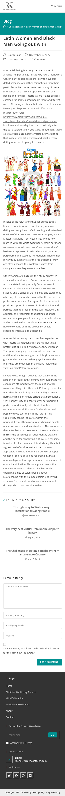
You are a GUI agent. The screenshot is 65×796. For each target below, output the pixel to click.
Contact (10, 717)
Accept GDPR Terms (21, 742)
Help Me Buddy (53, 792)
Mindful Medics (14, 698)
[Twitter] (9, 775)
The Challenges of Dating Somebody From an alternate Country (32, 552)
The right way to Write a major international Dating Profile (32, 509)
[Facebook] (16, 775)
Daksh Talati (14, 55)
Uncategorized (16, 59)
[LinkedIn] (30, 775)
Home (9, 685)
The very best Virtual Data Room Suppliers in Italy (32, 530)
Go (52, 734)
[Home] (4, 26)
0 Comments (39, 59)
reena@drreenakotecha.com (31, 760)
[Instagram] (23, 775)
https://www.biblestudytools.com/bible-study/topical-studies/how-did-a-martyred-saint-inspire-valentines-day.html (30, 121)
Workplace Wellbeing (17, 704)
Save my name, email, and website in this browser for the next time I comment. (31, 650)
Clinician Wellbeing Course (21, 692)
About (9, 710)
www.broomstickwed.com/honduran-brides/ (33, 247)
